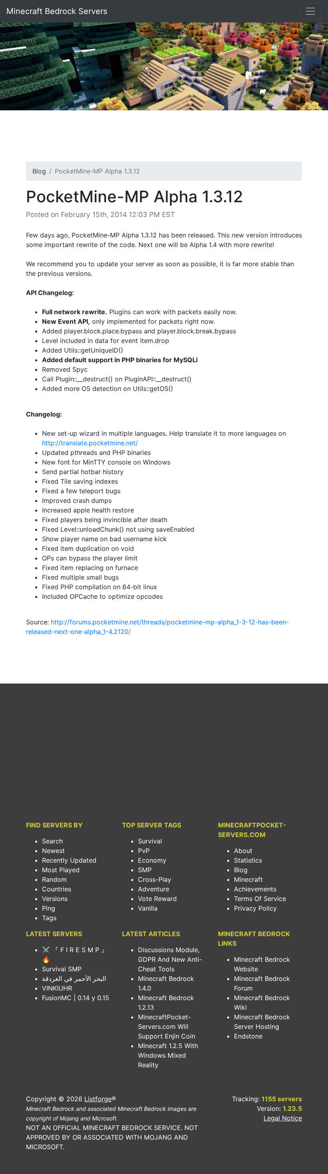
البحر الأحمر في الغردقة (74, 979)
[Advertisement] (164, 138)
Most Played (61, 870)
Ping (48, 908)
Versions (55, 899)
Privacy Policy (255, 908)
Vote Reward (157, 899)
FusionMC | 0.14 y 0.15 (75, 998)
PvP (144, 851)
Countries (56, 889)
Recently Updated (69, 860)
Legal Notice (283, 1118)
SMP (145, 870)
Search (52, 841)
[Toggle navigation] (310, 11)
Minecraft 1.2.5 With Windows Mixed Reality (168, 1055)
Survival (150, 841)
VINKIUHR (57, 988)
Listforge (98, 1099)
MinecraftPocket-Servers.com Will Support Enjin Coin (166, 1026)
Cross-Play (154, 879)
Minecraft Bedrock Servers (56, 11)
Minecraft (248, 879)
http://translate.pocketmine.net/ (90, 443)
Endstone (248, 1036)
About (243, 851)
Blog (39, 171)
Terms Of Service (260, 899)
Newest (53, 851)
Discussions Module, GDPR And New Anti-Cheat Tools (170, 959)
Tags (49, 918)
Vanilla (148, 908)
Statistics (248, 860)
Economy (152, 860)
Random (54, 879)
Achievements (255, 889)
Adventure (153, 889)
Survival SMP (62, 969)
